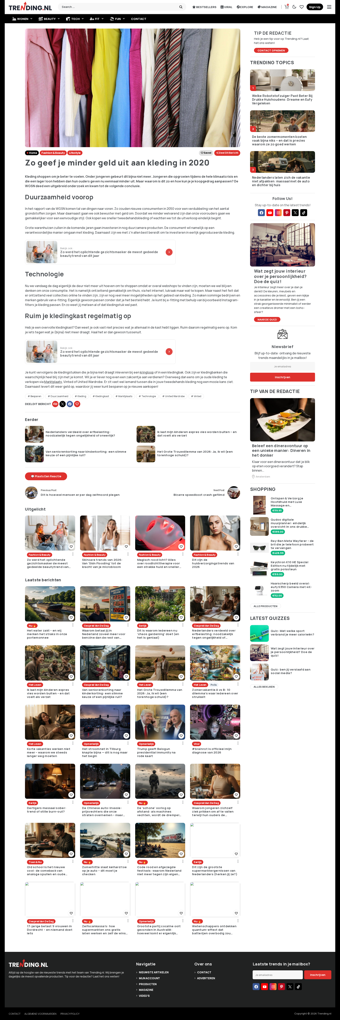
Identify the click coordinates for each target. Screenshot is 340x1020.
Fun (118, 19)
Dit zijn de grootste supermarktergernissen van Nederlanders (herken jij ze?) (214, 870)
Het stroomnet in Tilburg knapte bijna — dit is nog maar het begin (105, 752)
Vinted (197, 396)
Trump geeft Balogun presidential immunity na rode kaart (156, 752)
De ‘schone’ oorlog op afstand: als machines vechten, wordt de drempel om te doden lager (158, 811)
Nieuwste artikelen (153, 972)
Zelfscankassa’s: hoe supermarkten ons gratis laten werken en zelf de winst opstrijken (104, 929)
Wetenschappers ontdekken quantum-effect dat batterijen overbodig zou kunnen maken (214, 929)
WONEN (22, 19)
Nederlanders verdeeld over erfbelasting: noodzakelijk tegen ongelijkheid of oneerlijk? (80, 433)
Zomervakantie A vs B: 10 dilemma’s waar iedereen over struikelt (215, 693)
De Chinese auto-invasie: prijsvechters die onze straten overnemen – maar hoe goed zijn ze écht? (102, 811)
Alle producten (265, 606)
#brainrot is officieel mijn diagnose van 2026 (212, 750)
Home (33, 153)
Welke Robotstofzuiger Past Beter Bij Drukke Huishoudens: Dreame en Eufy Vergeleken (282, 99)
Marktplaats (53, 382)
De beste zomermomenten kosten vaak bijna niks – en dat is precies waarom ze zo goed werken (279, 140)
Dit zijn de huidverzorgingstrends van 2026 (213, 563)
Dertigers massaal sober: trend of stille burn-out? (46, 809)
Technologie (148, 396)
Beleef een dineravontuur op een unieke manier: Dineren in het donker (281, 450)
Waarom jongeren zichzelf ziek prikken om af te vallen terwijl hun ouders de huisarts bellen (213, 811)
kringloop (147, 372)
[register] (315, 7)
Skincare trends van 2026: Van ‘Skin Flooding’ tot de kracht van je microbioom (102, 563)
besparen (35, 396)
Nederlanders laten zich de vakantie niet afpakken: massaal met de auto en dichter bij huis (281, 181)
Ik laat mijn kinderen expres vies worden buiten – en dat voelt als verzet (197, 433)
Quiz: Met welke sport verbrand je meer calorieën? (292, 632)
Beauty (50, 19)
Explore (246, 7)
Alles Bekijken (264, 686)
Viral (228, 7)
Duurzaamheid (59, 396)
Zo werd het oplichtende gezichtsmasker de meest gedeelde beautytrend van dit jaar (48, 563)
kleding (82, 396)
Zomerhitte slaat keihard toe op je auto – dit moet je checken (104, 870)
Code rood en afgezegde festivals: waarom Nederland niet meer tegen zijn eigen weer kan (159, 870)
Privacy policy (69, 1013)
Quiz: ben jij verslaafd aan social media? (290, 671)
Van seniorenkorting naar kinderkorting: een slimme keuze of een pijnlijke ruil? (86, 453)
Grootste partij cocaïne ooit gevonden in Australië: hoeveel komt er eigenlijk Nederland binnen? (159, 929)
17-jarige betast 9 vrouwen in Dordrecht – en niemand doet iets (49, 929)
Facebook (70, 404)
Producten (148, 984)
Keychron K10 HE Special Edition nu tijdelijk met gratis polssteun (289, 565)
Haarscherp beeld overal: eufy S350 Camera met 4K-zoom (291, 587)
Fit (97, 19)
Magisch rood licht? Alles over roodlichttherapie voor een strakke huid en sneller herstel (158, 563)
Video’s (144, 996)
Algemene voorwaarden (40, 1013)
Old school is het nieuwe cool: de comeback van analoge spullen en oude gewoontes (46, 870)
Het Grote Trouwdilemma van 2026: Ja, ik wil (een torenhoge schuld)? (195, 453)
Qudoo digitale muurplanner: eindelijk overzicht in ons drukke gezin (289, 523)
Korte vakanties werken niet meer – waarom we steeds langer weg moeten (48, 752)
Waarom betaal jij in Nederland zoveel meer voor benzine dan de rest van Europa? (104, 634)
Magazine (269, 7)
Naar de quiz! (267, 319)
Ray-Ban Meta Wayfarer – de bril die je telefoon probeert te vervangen (292, 544)
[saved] (302, 6)
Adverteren (206, 978)
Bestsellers (206, 7)
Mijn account (149, 978)
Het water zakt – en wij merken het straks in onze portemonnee (47, 634)
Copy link (55, 404)
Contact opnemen (271, 50)
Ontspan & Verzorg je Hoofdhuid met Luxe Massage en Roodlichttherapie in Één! (291, 502)
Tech (75, 19)
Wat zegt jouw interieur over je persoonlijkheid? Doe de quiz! (292, 652)
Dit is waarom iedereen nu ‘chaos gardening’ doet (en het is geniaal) (158, 634)
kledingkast (102, 396)
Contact (138, 19)
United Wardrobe (175, 396)
